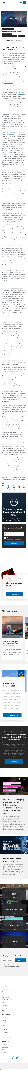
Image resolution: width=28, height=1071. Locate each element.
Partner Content (6, 1018)
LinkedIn (4, 1053)
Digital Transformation (8, 992)
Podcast (4, 1020)
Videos (3, 1026)
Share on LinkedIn (9, 487)
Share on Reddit (24, 487)
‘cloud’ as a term (8, 83)
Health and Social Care (8, 1000)
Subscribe (4, 1045)
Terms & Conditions (7, 1038)
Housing (4, 1003)
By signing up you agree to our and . (15, 538)
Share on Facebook (19, 487)
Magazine (4, 1023)
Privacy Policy (5, 1035)
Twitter (4, 1050)
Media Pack (5, 1032)
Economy (4, 1008)
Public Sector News (7, 989)
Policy (3, 1011)
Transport (4, 1005)
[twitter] (17, 1058)
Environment (5, 997)
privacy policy (18, 539)
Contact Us (5, 1047)
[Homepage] (4, 3)
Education (4, 995)
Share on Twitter (14, 487)
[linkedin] (12, 1058)
